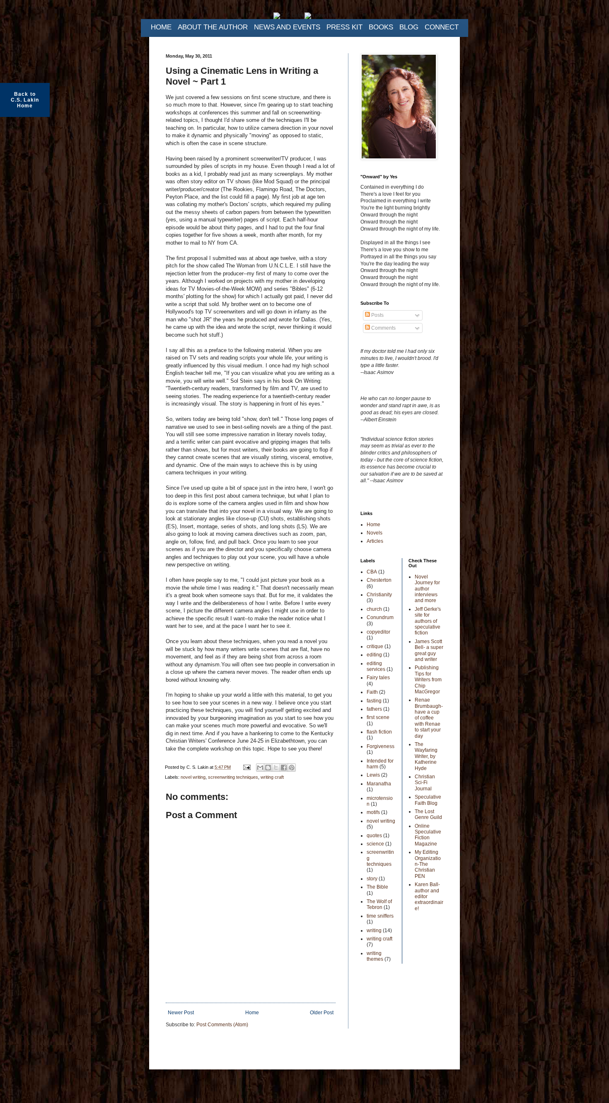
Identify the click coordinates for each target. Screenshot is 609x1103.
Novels (374, 533)
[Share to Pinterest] (292, 767)
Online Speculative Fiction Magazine (428, 835)
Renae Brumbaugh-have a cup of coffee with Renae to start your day (429, 718)
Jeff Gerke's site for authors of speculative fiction (428, 621)
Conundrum (380, 617)
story (372, 879)
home (161, 27)
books (381, 27)
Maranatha (379, 784)
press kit (344, 27)
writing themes (375, 956)
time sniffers (380, 916)
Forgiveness (380, 746)
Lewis (373, 775)
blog (408, 27)
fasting (374, 701)
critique (375, 646)
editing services (376, 666)
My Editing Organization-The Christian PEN (428, 864)
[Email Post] (246, 767)
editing (374, 655)
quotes (374, 835)
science (375, 844)
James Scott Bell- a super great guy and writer (429, 650)
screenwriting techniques (233, 777)
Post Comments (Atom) (222, 1025)
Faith (372, 692)
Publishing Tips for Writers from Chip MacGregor (428, 680)
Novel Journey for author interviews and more (427, 589)
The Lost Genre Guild (428, 814)
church (374, 609)
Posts (377, 315)
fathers (374, 709)
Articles (375, 541)
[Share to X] (276, 767)
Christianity (379, 595)
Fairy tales (378, 677)
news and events (287, 27)
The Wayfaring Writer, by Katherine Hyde (426, 756)
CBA (372, 572)
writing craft (272, 777)
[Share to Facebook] (284, 767)
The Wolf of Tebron (379, 904)
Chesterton (379, 580)
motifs (373, 812)
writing (374, 930)
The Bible (377, 887)
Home (252, 1013)
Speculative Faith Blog (428, 800)
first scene (378, 717)
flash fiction (379, 732)
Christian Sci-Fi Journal (425, 783)
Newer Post (181, 1013)
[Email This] (260, 767)
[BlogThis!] (268, 767)
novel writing (193, 777)
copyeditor (378, 632)
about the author (213, 27)
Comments (383, 328)
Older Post (322, 1013)
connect (442, 27)
